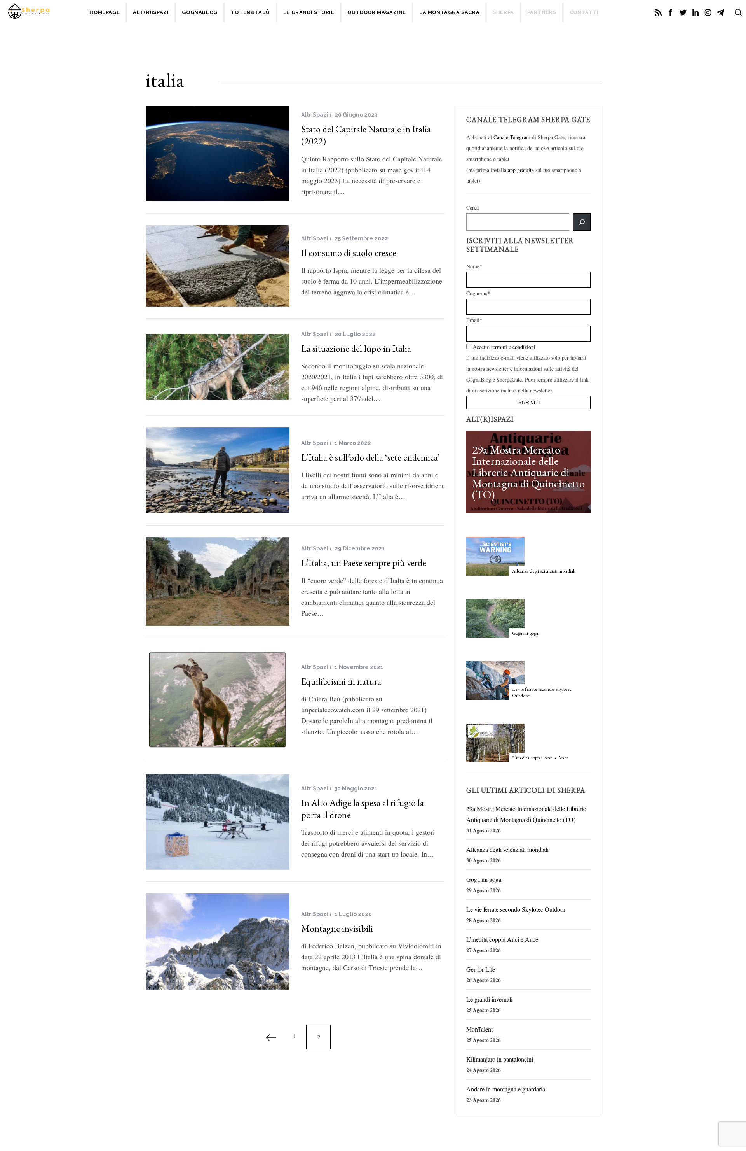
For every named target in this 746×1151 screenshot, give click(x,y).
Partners (541, 12)
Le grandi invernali (489, 999)
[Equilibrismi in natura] (217, 700)
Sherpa (503, 12)
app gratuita (521, 169)
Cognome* (478, 293)
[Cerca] (582, 222)
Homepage (104, 12)
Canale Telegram (511, 137)
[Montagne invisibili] (217, 941)
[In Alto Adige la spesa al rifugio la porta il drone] (217, 822)
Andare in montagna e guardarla (505, 1089)
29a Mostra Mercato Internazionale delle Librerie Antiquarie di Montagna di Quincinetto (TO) (528, 472)
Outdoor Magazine (376, 12)
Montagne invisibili (337, 928)
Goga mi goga (525, 633)
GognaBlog (199, 12)
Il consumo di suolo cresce (348, 253)
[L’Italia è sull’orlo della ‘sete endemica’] (217, 470)
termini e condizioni (513, 346)
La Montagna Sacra (449, 12)
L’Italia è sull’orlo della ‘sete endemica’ (370, 457)
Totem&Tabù (250, 12)
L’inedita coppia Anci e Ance (540, 757)
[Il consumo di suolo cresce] (217, 265)
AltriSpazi (314, 115)
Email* (474, 320)
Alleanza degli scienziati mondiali (543, 571)
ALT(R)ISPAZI (151, 12)
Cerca (472, 207)
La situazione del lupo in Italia (356, 348)
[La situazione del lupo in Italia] (217, 367)
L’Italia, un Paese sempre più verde (363, 563)
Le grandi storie (309, 12)
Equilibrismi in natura (341, 681)
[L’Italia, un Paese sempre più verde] (217, 581)
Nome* (474, 266)
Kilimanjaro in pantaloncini (499, 1059)
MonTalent (479, 1029)
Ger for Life (480, 969)
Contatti (584, 12)
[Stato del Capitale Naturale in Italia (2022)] (217, 153)
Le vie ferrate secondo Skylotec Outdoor (542, 692)
